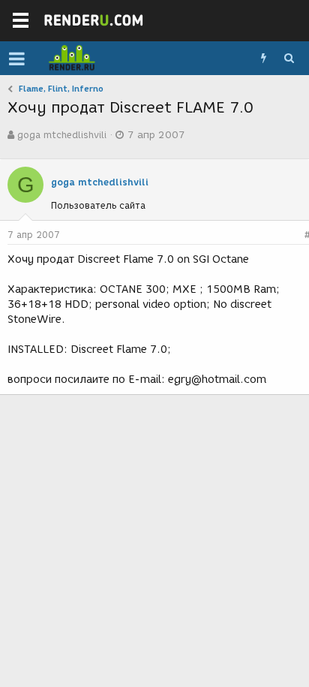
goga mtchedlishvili (61, 134)
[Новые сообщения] (263, 58)
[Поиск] (289, 58)
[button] (17, 59)
